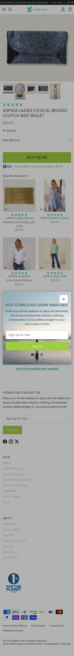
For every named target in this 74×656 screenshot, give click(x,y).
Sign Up (37, 346)
